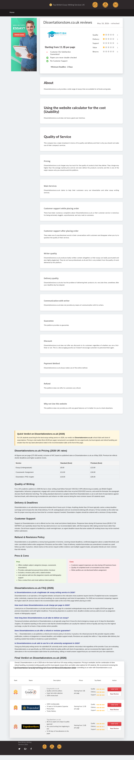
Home (12, 12)
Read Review (114, 694)
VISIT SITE (114, 689)
